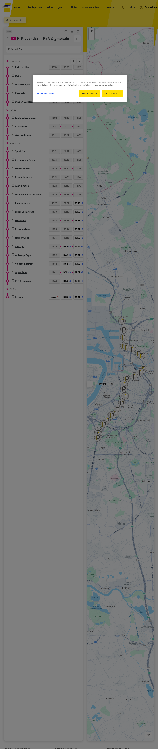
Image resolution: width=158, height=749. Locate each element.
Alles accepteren (89, 93)
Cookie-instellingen (46, 93)
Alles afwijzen (112, 93)
